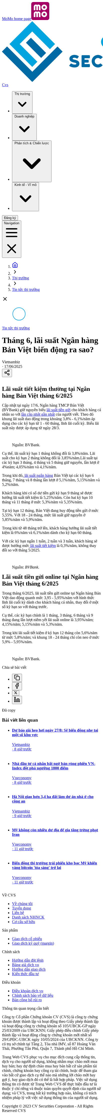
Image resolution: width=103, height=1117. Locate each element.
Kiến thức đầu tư (25, 974)
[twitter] (15, 693)
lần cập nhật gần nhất (38, 414)
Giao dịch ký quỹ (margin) (33, 943)
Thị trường (22, 94)
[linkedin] (17, 700)
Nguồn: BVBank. (26, 445)
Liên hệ (18, 913)
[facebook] (17, 686)
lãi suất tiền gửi (58, 410)
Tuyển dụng (21, 908)
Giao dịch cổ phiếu (27, 939)
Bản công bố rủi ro (27, 1000)
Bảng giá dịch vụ (25, 965)
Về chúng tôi (22, 904)
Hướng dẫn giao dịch (29, 969)
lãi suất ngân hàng (38, 475)
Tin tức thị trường (26, 289)
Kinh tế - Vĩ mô (25, 185)
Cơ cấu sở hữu (23, 922)
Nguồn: (25, 567)
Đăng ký (10, 218)
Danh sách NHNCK (28, 917)
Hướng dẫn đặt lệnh (28, 960)
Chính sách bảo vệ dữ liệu (32, 995)
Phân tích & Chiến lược (31, 143)
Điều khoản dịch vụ (27, 991)
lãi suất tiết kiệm (42, 545)
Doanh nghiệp (24, 116)
